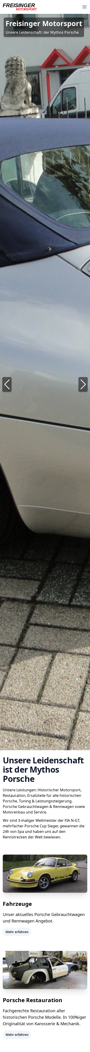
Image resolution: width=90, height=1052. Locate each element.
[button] (83, 384)
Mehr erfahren (17, 932)
